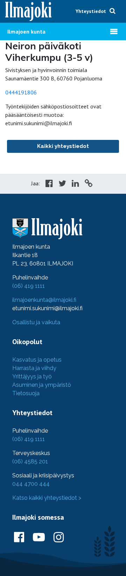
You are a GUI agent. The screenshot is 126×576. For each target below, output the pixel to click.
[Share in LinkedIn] (75, 184)
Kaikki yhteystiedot (63, 146)
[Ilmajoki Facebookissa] (19, 537)
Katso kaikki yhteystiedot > (46, 498)
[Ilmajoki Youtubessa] (39, 537)
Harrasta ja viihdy (34, 368)
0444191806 (21, 92)
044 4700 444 (31, 484)
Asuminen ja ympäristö (41, 385)
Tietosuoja (26, 393)
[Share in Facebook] (49, 184)
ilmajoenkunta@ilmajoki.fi (44, 300)
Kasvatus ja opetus (37, 359)
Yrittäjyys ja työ (32, 376)
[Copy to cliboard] (88, 184)
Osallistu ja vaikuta (36, 322)
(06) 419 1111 (28, 286)
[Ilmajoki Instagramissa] (58, 537)
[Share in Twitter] (62, 184)
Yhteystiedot (91, 11)
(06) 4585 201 (30, 461)
